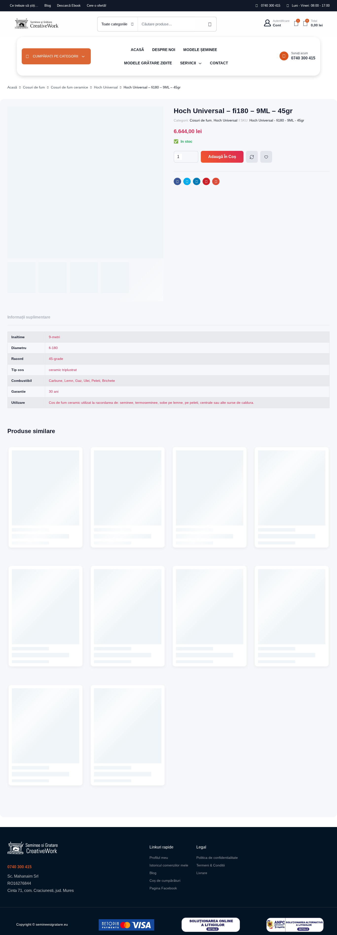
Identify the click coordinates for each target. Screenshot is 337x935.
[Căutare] (205, 24)
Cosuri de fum (34, 87)
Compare (252, 157)
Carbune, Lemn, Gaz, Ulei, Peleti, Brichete (82, 381)
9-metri (54, 337)
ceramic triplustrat (63, 370)
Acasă (12, 87)
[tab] (28, 317)
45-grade (56, 359)
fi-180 (53, 348)
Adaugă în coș (222, 157)
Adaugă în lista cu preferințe (266, 157)
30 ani (53, 391)
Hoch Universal (106, 87)
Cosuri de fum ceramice (69, 87)
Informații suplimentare (28, 317)
